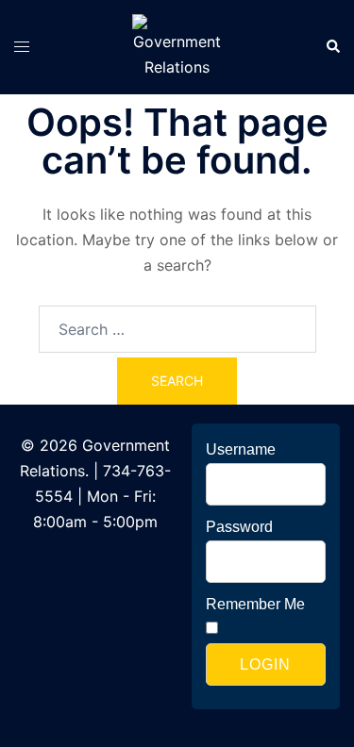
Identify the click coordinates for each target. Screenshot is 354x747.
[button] (332, 47)
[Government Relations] (177, 45)
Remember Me (255, 604)
